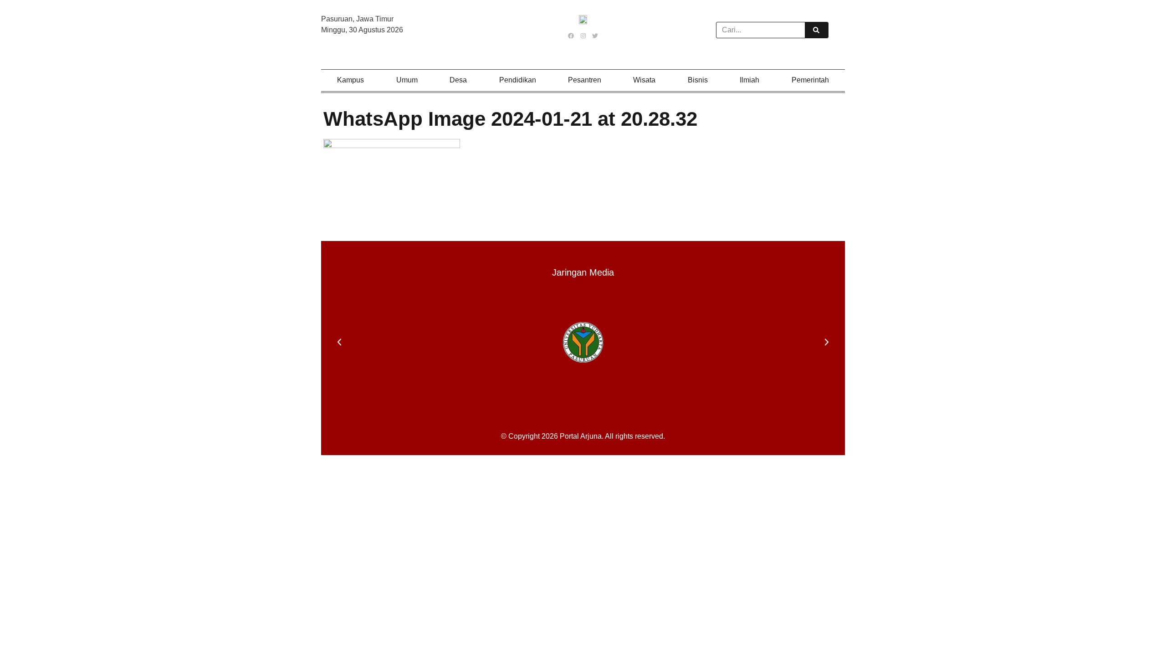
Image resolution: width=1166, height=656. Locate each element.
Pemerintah (810, 80)
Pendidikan (517, 80)
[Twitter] (595, 35)
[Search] (816, 30)
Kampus (350, 80)
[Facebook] (571, 35)
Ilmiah (749, 80)
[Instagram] (583, 35)
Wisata (644, 80)
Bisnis (698, 80)
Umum (407, 80)
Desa (458, 80)
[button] (339, 342)
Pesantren (584, 80)
